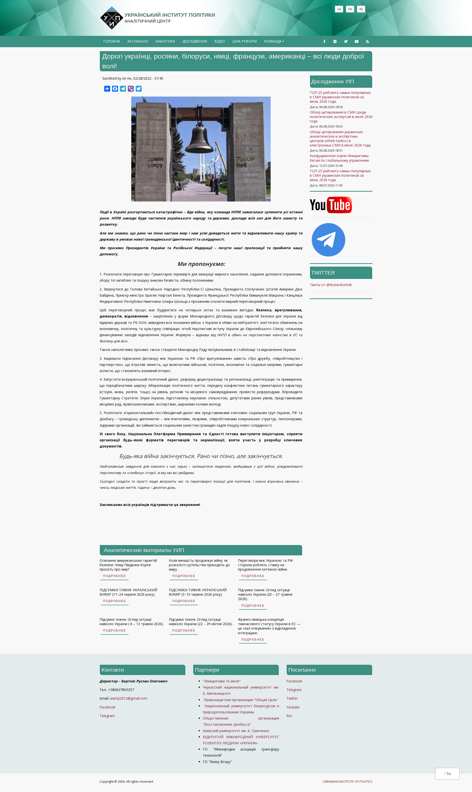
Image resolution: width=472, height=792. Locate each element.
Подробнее (114, 576)
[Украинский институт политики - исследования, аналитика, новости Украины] (112, 18)
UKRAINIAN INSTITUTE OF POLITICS (347, 781)
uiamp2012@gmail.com (128, 698)
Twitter (292, 698)
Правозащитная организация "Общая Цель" (240, 699)
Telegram (107, 715)
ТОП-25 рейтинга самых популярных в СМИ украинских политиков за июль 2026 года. (340, 97)
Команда (274, 43)
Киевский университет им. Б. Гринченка (236, 730)
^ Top (447, 773)
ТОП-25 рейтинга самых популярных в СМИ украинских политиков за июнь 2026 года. (340, 175)
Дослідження (194, 41)
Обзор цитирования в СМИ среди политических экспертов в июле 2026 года (341, 116)
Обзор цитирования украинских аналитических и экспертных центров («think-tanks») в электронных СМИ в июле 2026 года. (340, 139)
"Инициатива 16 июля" (222, 681)
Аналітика (165, 41)
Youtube (293, 707)
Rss (289, 715)
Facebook (107, 707)
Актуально (137, 41)
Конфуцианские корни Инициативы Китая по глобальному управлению (339, 157)
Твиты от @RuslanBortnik (331, 284)
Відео (219, 41)
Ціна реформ (244, 41)
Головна (111, 41)
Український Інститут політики (170, 15)
